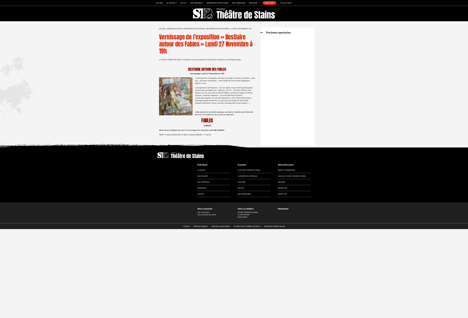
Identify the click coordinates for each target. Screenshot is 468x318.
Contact (200, 194)
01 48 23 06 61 (286, 3)
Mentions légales (201, 226)
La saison (170, 3)
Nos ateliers (196, 3)
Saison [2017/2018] (174, 28)
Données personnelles (221, 226)
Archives (281, 182)
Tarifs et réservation (286, 170)
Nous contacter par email (206, 215)
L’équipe (241, 188)
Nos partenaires (244, 194)
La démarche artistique (247, 176)
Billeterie (269, 3)
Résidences (201, 188)
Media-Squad (279, 226)
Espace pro (282, 194)
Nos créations (239, 3)
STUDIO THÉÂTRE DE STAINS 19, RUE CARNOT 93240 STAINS (248, 214)
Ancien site (282, 188)
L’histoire (242, 182)
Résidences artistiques (218, 3)
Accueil (159, 3)
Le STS (182, 3)
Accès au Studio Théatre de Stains (292, 176)
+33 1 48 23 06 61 (203, 212)
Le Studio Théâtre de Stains (249, 170)
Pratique (253, 3)
